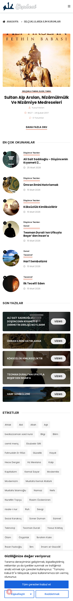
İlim (31, 546)
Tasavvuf (27, 255)
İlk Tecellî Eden (34, 283)
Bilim (55, 434)
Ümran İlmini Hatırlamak (40, 185)
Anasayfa (13, 21)
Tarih (48, 91)
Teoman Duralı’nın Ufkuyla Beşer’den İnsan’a (42, 234)
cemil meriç (12, 443)
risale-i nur (11, 509)
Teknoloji (10, 528)
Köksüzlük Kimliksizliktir (40, 207)
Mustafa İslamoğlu (15, 490)
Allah (33, 424)
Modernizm (11, 481)
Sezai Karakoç (13, 518)
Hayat (52, 453)
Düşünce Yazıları (31, 152)
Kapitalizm (11, 471)
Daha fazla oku (36, 127)
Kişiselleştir (18, 594)
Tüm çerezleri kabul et (36, 584)
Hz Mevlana (34, 462)
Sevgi (40, 509)
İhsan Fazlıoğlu (13, 546)
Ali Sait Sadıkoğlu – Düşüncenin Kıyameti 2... (45, 161)
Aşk (46, 424)
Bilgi (43, 434)
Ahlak (8, 424)
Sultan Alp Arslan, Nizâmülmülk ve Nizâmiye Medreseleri (36, 100)
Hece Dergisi (12, 462)
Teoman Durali (31, 528)
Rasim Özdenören (39, 500)
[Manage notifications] (9, 592)
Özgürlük (24, 537)
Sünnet (57, 518)
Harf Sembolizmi (35, 261)
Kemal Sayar (32, 471)
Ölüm (8, 537)
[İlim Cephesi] (20, 6)
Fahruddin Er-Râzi (15, 453)
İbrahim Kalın (44, 537)
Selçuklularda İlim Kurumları (42, 21)
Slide (41, 91)
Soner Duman (37, 518)
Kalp (51, 462)
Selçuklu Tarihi (30, 91)
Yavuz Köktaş (55, 528)
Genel (26, 226)
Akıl (21, 424)
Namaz (38, 490)
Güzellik (37, 453)
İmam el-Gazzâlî (51, 546)
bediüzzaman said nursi (19, 434)
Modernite (53, 471)
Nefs (52, 490)
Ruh (27, 509)
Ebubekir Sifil (33, 443)
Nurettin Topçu (13, 500)
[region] (36, 576)
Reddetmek (52, 594)
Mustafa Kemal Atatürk (39, 481)
